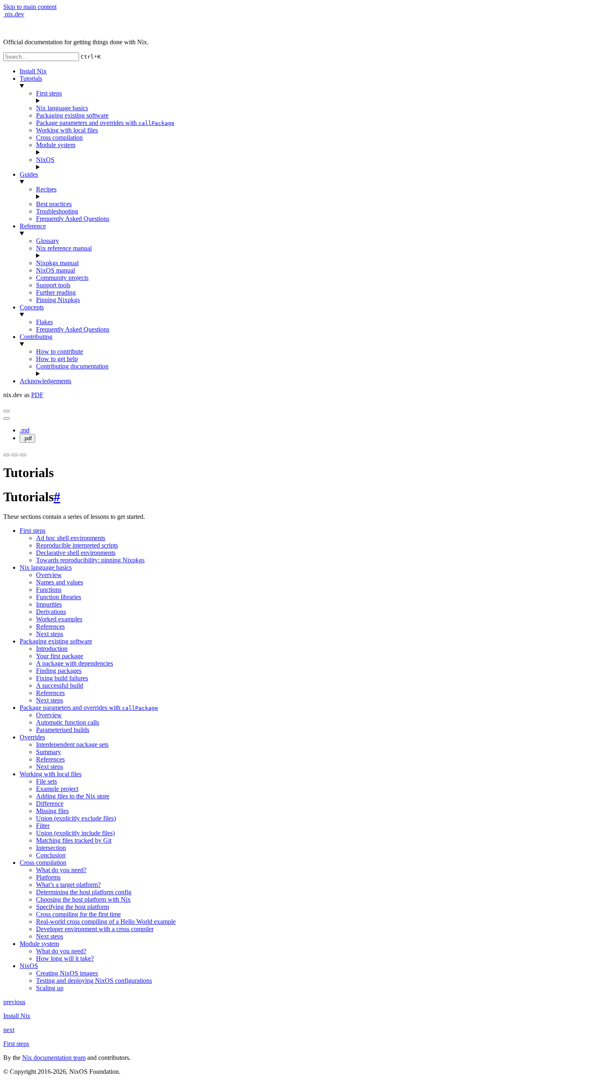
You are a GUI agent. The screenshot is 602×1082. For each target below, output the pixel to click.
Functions (48, 589)
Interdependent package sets (72, 744)
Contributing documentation (72, 366)
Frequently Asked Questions (72, 218)
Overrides (32, 737)
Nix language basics (62, 108)
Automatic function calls (67, 722)
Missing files (52, 810)
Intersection (51, 847)
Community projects (62, 277)
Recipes (46, 189)
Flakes (44, 321)
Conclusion (51, 855)
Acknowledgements (45, 380)
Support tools (53, 285)
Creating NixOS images (67, 973)
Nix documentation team (54, 1057)
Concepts (32, 307)
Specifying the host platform (72, 906)
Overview (49, 574)
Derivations (51, 611)
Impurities (49, 604)
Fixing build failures (62, 678)
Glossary (47, 240)
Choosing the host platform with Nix (83, 899)
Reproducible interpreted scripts (77, 545)
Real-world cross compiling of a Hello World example (106, 921)
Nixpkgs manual (57, 262)
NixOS (45, 159)
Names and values (59, 582)
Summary (48, 751)
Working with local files (67, 130)
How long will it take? (65, 958)
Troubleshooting (57, 211)
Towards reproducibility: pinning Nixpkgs (90, 560)
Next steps (49, 633)
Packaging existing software (72, 115)
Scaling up (49, 987)
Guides (29, 174)
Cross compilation (59, 137)
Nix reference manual (64, 248)
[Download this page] (6, 418)
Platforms (48, 877)
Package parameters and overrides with (105, 122)
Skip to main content (30, 6)
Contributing (36, 336)
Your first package (59, 655)
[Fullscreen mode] (6, 455)
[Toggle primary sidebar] (6, 411)
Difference (49, 803)
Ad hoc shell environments (70, 537)
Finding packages (58, 670)
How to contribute (59, 351)
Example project (57, 788)
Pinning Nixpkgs (58, 299)
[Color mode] (14, 455)
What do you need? (61, 869)
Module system (55, 144)
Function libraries (58, 596)
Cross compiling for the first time (78, 914)
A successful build (59, 685)
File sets (46, 781)
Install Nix (33, 71)
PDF (37, 394)
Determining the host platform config (83, 892)
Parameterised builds (62, 729)
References (50, 626)
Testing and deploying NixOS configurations (94, 980)
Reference (33, 226)
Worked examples (59, 619)
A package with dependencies (74, 663)
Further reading (56, 292)
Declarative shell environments (75, 552)
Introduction (52, 648)
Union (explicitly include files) (75, 833)
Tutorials (31, 78)
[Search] (23, 455)
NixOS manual (55, 270)
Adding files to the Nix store (72, 796)
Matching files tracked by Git (73, 840)
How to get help (57, 358)
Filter (43, 825)
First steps (49, 93)
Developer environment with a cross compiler (95, 928)
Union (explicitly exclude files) (76, 818)
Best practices (54, 203)
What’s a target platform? (68, 884)
